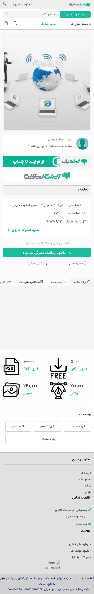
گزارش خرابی (37, 263)
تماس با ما (84, 479)
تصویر (48, 205)
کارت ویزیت (77, 426)
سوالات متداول (80, 557)
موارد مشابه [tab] (80, 282)
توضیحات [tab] (57, 282)
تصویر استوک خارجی (25, 205)
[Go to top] (81, 583)
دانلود (45, 253)
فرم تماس (81, 524)
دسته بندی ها (80, 24)
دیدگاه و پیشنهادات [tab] (30, 282)
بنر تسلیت (48, 439)
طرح (60, 205)
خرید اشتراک (48, 24)
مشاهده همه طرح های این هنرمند (50, 146)
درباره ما (86, 472)
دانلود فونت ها (80, 550)
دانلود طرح (18, 426)
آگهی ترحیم (47, 426)
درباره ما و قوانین (78, 544)
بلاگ (88, 485)
